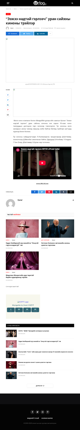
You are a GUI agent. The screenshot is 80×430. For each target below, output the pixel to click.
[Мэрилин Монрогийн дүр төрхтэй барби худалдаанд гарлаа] (22, 260)
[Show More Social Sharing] (50, 33)
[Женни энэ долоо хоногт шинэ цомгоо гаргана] (11, 365)
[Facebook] (8, 95)
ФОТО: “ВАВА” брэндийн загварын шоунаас (33, 331)
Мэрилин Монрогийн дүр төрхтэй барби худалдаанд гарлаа (20, 276)
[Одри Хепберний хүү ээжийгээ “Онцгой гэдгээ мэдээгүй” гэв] (22, 228)
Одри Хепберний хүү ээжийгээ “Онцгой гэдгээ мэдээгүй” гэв (22, 244)
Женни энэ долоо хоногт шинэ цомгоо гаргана (34, 362)
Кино (8, 14)
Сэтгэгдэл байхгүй (48, 28)
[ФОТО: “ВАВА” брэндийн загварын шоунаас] (11, 333)
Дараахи (39, 386)
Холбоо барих (47, 418)
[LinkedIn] (8, 105)
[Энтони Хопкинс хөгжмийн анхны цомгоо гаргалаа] (57, 228)
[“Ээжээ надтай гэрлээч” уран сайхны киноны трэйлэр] (40, 60)
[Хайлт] (72, 3)
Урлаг (12, 28)
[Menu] (8, 3)
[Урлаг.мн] (40, 3)
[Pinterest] (8, 110)
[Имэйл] (8, 115)
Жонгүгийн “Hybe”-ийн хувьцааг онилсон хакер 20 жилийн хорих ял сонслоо (45, 352)
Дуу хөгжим (45, 240)
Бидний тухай (33, 418)
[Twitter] (8, 100)
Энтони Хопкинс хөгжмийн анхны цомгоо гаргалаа (55, 244)
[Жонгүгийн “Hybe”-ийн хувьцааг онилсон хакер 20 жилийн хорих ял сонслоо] (11, 354)
